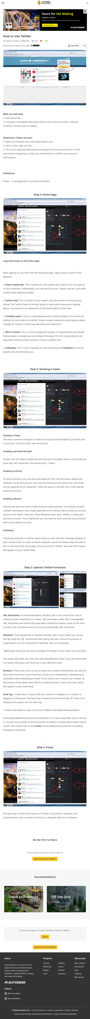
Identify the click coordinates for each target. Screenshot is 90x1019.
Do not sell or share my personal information (33, 1014)
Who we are (79, 977)
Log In (45, 936)
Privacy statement (55, 1010)
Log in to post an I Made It (45, 859)
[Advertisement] (45, 20)
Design (16, 41)
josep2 (8, 41)
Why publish (80, 963)
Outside (61, 970)
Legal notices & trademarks (65, 1014)
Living (60, 966)
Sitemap (78, 973)
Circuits (46, 963)
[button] (3, 3)
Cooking (61, 963)
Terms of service (39, 1010)
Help (76, 970)
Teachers (61, 973)
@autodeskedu (14, 998)
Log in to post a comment (45, 947)
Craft (45, 973)
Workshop (47, 966)
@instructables (14, 993)
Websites (26, 41)
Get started (79, 966)
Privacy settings (71, 1010)
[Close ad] (85, 11)
